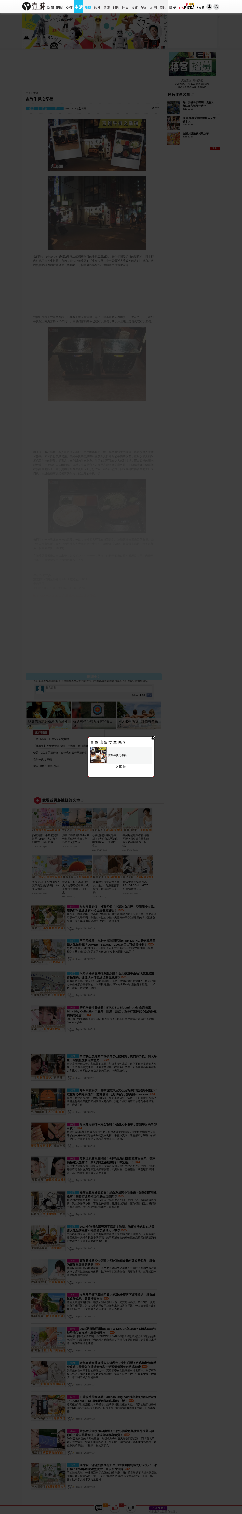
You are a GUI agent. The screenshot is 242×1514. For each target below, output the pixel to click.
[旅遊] (88, 6)
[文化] (134, 6)
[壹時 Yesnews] (33, 11)
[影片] (163, 6)
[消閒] (116, 6)
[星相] (144, 6)
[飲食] (97, 6)
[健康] (106, 6)
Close (153, 737)
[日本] (125, 6)
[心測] (153, 6)
